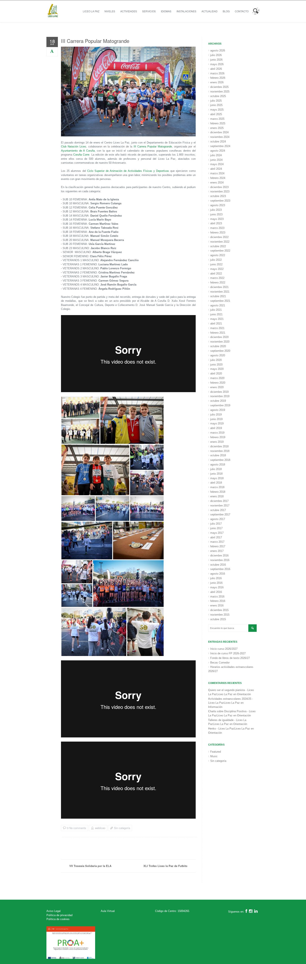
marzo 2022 (217, 277)
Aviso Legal (53, 911)
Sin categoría (122, 828)
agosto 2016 (217, 573)
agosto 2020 (217, 355)
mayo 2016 (217, 587)
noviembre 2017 (219, 505)
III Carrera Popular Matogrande (95, 40)
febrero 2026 (217, 77)
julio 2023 (216, 209)
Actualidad (210, 11)
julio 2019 (216, 414)
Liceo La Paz (91, 11)
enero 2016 (217, 605)
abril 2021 (216, 323)
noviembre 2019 (219, 396)
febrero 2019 (217, 437)
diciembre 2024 (219, 132)
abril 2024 (216, 168)
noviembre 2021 (219, 291)
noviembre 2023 (219, 191)
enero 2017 (217, 550)
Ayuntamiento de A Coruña (78, 150)
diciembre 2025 (219, 87)
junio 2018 (216, 473)
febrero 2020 (217, 382)
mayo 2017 (217, 532)
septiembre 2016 (220, 569)
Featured (215, 751)
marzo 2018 (217, 487)
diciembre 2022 (219, 237)
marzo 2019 (217, 432)
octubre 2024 (218, 141)
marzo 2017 (217, 541)
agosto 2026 (217, 50)
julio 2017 (216, 523)
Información (215, 706)
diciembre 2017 (219, 501)
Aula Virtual (108, 911)
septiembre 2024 (220, 146)
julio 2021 (216, 309)
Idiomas (166, 11)
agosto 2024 (217, 150)
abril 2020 (216, 373)
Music (214, 756)
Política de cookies (58, 919)
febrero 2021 (217, 332)
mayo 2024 (217, 164)
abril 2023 (216, 223)
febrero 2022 (217, 282)
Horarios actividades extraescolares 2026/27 (230, 669)
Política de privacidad (59, 915)
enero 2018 (217, 496)
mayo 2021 (217, 319)
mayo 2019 (217, 423)
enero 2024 (217, 182)
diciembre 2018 (219, 446)
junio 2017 (216, 528)
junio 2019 (216, 419)
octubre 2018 (218, 455)
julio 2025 (216, 100)
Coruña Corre (81, 154)
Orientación (244, 694)
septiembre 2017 (220, 514)
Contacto (242, 11)
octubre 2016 (218, 564)
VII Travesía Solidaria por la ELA (90, 866)
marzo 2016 (217, 596)
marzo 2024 (217, 173)
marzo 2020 (217, 378)
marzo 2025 (217, 118)
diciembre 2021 (219, 287)
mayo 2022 (217, 269)
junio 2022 (216, 264)
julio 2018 (216, 469)
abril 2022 (216, 273)
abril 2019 (216, 428)
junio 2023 (216, 214)
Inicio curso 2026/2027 (224, 648)
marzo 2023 (217, 227)
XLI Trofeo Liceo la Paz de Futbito (165, 866)
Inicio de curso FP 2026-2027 (228, 653)
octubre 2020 (218, 346)
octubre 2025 (218, 96)
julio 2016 (216, 578)
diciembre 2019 (219, 391)
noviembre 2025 (219, 91)
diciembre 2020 (219, 337)
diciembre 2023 (219, 187)
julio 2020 (216, 360)
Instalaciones (186, 11)
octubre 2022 (218, 246)
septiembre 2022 (220, 250)
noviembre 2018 (219, 451)
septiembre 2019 (220, 405)
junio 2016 (216, 582)
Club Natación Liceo (73, 146)
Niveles (109, 11)
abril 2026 (216, 68)
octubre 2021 (218, 296)
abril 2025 (216, 114)
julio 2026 (216, 55)
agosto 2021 (217, 305)
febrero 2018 (217, 491)
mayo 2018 (217, 478)
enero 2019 (217, 441)
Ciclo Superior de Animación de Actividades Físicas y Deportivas (128, 170)
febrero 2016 (217, 600)
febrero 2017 (217, 546)
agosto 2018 (217, 464)
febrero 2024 (217, 178)
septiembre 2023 (220, 200)
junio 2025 (216, 105)
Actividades (128, 11)
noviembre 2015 (219, 614)
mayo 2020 (217, 368)
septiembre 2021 (220, 300)
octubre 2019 (218, 400)
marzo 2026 (217, 73)
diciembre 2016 (219, 555)
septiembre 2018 (220, 459)
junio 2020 (216, 364)
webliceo (100, 828)
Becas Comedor (220, 662)
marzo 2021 (217, 328)
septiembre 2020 (220, 350)
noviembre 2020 (219, 341)
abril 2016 (216, 592)
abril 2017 (216, 537)
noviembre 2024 (219, 136)
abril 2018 (216, 482)
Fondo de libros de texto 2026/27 (230, 658)
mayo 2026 (217, 64)
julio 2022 (216, 259)
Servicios (149, 11)
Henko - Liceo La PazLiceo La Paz (229, 728)
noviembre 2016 (219, 560)
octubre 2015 (218, 619)
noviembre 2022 (219, 241)
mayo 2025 (217, 109)
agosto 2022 (217, 255)
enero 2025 (217, 128)
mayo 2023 (217, 219)
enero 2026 (217, 82)
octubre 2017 (218, 510)
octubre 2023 (218, 196)
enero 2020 (217, 387)
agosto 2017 (217, 519)
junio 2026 (216, 59)
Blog (226, 11)
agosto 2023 (217, 205)
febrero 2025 (217, 123)
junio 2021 (216, 314)
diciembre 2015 (219, 610)
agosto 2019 (217, 410)
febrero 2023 (217, 232)
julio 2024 (216, 155)
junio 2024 (216, 159)
